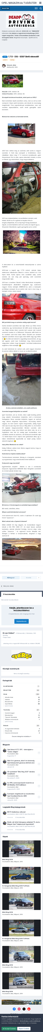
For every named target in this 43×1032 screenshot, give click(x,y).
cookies (9, 1019)
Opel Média (22, 704)
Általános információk (22, 719)
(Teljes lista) (7, 637)
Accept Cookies (10, 1028)
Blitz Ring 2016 (7, 859)
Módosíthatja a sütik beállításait (30, 1021)
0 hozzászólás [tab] (9, 594)
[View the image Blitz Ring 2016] (21, 848)
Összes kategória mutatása (21, 736)
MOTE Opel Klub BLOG (27, 814)
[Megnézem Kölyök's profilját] (4, 66)
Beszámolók (22, 701)
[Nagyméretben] (21, 133)
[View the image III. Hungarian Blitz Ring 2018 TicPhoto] (21, 875)
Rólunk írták (22, 731)
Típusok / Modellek (22, 717)
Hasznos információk (22, 733)
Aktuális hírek (22, 697)
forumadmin (11, 754)
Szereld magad (22, 713)
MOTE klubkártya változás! (16, 812)
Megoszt (11, 577)
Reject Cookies (23, 1028)
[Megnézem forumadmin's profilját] (4, 750)
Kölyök (9, 65)
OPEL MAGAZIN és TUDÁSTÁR (19, 2)
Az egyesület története (22, 728)
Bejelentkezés (22, 621)
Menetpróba (22, 715)
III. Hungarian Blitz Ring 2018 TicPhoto (15, 886)
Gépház (22, 699)
